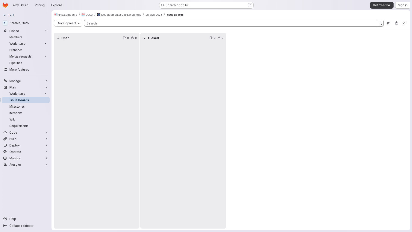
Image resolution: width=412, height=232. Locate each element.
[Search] (380, 23)
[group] (96, 136)
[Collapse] (58, 38)
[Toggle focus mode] (404, 23)
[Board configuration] (396, 23)
